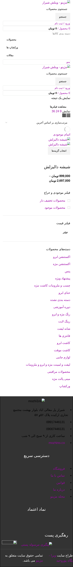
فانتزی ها (64, 335)
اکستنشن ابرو (61, 256)
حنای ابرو (64, 292)
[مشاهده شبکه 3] (68, 116)
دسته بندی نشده (60, 299)
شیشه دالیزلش (57, 166)
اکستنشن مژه (61, 264)
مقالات (10, 55)
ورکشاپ (64, 386)
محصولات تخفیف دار (53, 200)
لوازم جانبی (63, 357)
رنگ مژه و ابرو (61, 314)
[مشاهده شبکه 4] (64, 116)
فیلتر (65, 232)
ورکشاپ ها (12, 47)
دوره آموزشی (61, 307)
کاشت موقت (62, 350)
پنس (67, 271)
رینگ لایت (64, 321)
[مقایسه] (65, 159)
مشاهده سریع (55, 159)
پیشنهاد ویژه (62, 278)
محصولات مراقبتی (58, 371)
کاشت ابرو (63, 343)
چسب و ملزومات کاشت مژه (52, 285)
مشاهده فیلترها (58, 106)
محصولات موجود (55, 207)
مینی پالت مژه (61, 378)
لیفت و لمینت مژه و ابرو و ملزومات (48, 364)
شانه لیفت (63, 328)
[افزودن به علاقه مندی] (45, 159)
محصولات (11, 39)
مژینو (39, 560)
